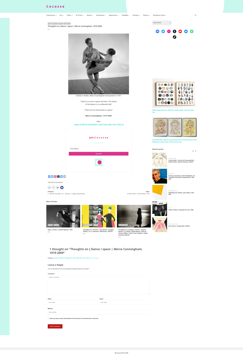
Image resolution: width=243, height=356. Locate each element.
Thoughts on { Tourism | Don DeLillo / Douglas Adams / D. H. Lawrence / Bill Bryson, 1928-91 (98, 230)
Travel (95, 225)
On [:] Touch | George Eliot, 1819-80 (179, 226)
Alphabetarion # (173, 191)
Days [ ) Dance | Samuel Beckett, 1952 (60, 230)
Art (61, 15)
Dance (60, 23)
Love (176, 224)
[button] (195, 15)
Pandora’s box (159, 15)
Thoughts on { (52, 23)
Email (101, 299)
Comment (51, 274)
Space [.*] (67, 23)
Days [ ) (56, 225)
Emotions (100, 15)
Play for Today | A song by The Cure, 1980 (180, 210)
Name (49, 299)
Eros (173, 224)
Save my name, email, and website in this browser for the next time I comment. (74, 318)
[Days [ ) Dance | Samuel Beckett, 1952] (63, 216)
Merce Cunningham (57, 182)
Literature (50, 15)
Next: (138, 193)
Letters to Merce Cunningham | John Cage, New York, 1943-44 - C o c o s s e (76, 258)
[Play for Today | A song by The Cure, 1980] (159, 208)
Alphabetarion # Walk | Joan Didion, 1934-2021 (181, 193)
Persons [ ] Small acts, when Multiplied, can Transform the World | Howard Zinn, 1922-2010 (181, 177)
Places (145, 15)
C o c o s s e (55, 6)
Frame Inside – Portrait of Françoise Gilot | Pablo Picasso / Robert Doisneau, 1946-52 (181, 161)
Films (69, 15)
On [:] (170, 224)
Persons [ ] (171, 174)
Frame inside (172, 158)
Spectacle (113, 15)
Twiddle (125, 15)
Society (136, 15)
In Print (79, 15)
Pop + (170, 208)
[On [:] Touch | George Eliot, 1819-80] (159, 224)
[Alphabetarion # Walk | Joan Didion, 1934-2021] (159, 192)
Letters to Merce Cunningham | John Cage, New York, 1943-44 (99, 124)
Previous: (66, 193)
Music (89, 15)
